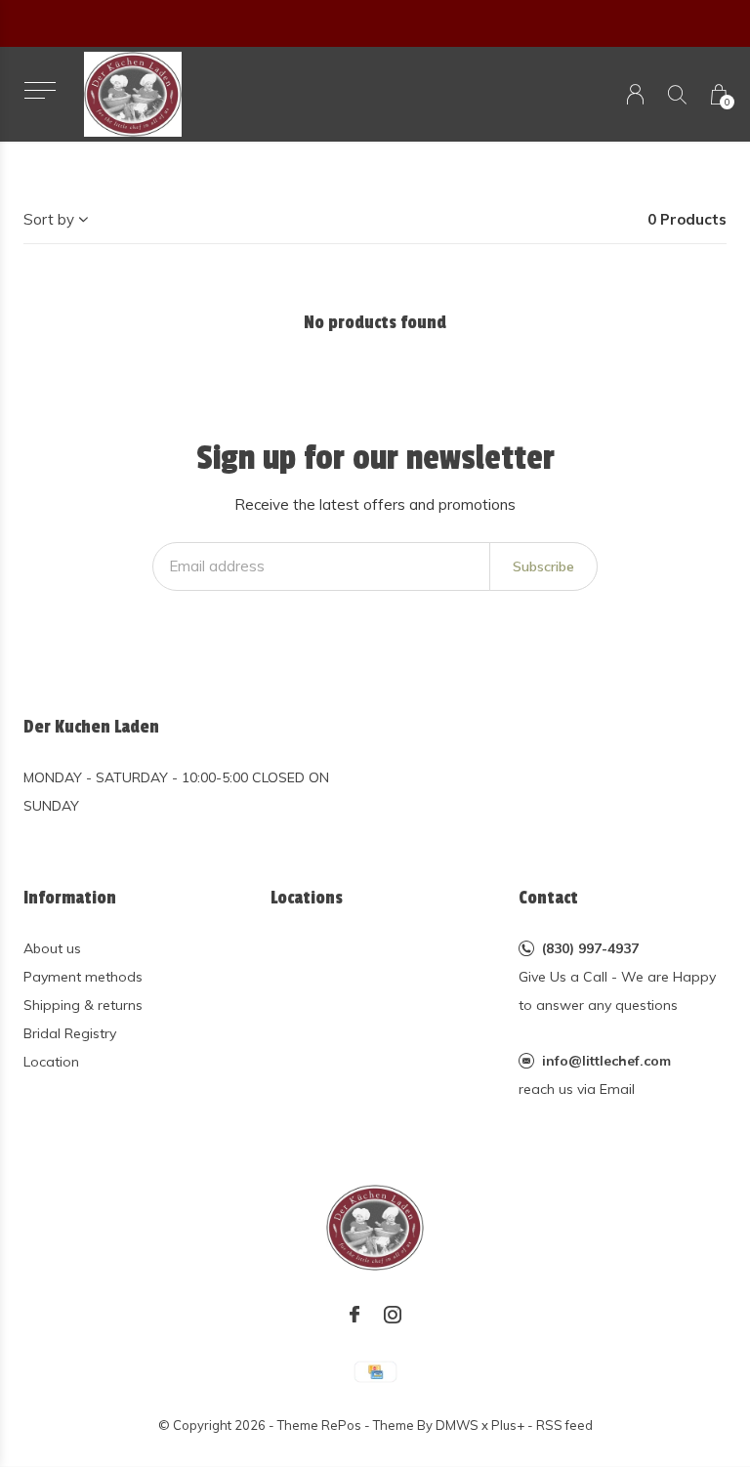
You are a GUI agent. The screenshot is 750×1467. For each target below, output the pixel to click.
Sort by (48, 219)
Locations (307, 897)
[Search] (677, 94)
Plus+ (507, 1425)
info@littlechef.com (606, 1060)
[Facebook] (354, 1314)
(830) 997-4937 (590, 948)
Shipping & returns (83, 1005)
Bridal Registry (69, 1033)
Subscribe (543, 566)
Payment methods (83, 976)
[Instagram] (392, 1314)
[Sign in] (635, 94)
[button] (39, 90)
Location (51, 1061)
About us (52, 948)
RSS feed (564, 1425)
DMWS (457, 1425)
